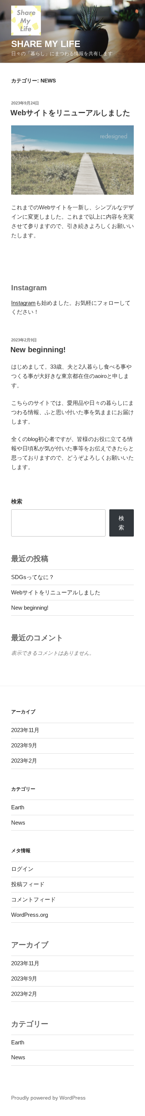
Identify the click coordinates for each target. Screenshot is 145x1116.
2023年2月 (24, 760)
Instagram (23, 303)
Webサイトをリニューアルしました (70, 113)
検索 (16, 501)
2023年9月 (24, 745)
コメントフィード (33, 899)
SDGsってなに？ (32, 577)
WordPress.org (29, 915)
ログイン (22, 869)
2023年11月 (25, 730)
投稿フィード (28, 884)
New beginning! (38, 350)
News (18, 822)
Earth (17, 807)
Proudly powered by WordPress (48, 1098)
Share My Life (45, 44)
